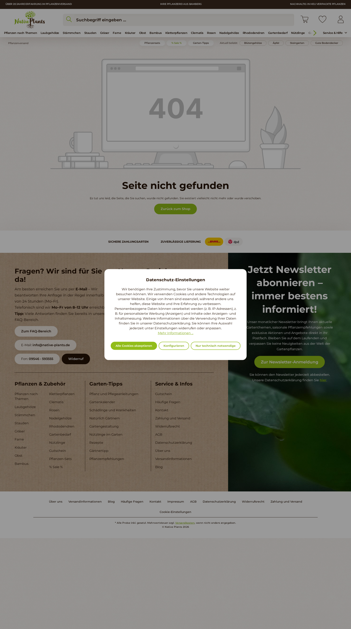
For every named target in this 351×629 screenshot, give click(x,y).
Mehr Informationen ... (175, 333)
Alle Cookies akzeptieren (134, 346)
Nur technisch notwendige (216, 346)
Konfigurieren (174, 346)
